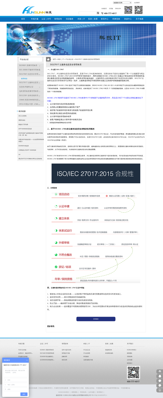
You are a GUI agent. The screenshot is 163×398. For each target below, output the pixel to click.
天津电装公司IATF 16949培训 (27, 150)
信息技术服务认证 (26, 87)
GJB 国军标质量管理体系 (28, 91)
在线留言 (104, 8)
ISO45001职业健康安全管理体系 (49, 356)
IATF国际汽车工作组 (77, 388)
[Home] (36, 8)
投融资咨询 (108, 350)
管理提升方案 (66, 353)
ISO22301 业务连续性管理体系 (31, 95)
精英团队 (129, 353)
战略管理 (64, 356)
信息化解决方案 (88, 360)
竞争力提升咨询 (66, 350)
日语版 (111, 8)
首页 (54, 59)
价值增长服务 (109, 353)
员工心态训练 (23, 116)
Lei (19, 154)
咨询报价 (96, 319)
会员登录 (137, 3)
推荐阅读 (24, 78)
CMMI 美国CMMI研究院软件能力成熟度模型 (31, 100)
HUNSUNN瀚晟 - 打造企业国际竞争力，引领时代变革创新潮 (47, 388)
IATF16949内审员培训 (25, 129)
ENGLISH (118, 8)
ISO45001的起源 (24, 146)
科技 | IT (61, 59)
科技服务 (86, 356)
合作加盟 (129, 360)
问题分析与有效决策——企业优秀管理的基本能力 (31, 140)
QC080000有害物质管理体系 (48, 360)
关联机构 (129, 356)
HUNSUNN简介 (131, 350)
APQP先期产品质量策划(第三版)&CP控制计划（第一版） (31, 134)
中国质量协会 (125, 388)
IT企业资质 (86, 353)
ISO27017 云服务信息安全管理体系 (31, 82)
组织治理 (64, 360)
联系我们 (129, 363)
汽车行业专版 (22, 350)
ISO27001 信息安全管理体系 (30, 74)
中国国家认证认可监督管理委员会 (107, 388)
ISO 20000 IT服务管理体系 (29, 69)
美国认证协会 (89, 388)
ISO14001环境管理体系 (47, 353)
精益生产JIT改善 (23, 124)
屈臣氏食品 (22, 120)
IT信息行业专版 (22, 356)
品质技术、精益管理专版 (25, 353)
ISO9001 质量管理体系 (28, 65)
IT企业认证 (69, 59)
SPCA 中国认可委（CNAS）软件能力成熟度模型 (31, 104)
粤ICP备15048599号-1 (99, 395)
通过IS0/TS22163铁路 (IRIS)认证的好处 (30, 159)
